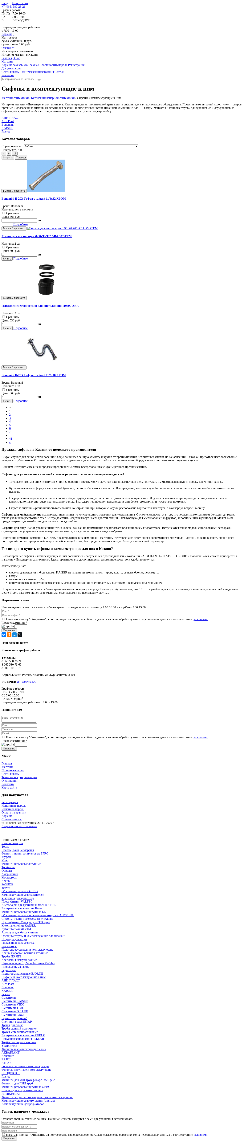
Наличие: (8, 209)
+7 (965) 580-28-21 (13, 6)
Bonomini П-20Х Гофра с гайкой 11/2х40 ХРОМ (34, 375)
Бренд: (6, 206)
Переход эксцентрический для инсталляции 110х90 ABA (40, 305)
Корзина (7, 34)
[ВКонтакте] (4, 634)
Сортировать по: (12, 146)
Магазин (7, 767)
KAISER (7, 128)
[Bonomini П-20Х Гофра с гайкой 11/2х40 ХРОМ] (42, 367)
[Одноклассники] (9, 634)
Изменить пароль (13, 809)
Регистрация (20, 3)
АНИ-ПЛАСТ (11, 117)
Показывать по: (12, 149)
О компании (10, 780)
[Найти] (39, 79)
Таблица (21, 157)
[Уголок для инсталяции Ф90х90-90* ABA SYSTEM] (62, 228)
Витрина (8, 157)
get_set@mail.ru (26, 681)
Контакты (8, 784)
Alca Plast (8, 121)
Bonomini (8, 124)
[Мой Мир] (14, 634)
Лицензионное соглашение (19, 826)
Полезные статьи (13, 770)
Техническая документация (19, 777)
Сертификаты (10, 773)
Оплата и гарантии (14, 812)
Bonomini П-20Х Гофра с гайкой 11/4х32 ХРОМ (34, 198)
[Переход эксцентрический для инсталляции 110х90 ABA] (46, 297)
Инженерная (18, 51)
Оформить (8, 47)
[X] (20, 634)
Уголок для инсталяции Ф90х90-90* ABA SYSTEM (37, 236)
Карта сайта (9, 787)
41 (10, 438)
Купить (7, 258)
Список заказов (12, 819)
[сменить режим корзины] (13, 34)
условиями (200, 619)
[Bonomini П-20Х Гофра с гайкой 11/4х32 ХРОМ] (46, 190)
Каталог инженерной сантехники (53, 98)
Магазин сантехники (15, 98)
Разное (6, 131)
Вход (5, 3)
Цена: (5, 216)
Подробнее (20, 224)
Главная (7, 763)
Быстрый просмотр (14, 190)
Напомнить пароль (14, 805)
